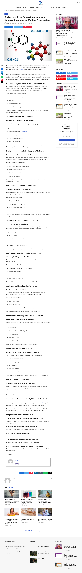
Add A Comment (28, 530)
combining (40, 402)
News (37, 7)
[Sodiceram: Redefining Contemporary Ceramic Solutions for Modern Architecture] (28, 45)
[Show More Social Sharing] (33, 27)
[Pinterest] (2, 80)
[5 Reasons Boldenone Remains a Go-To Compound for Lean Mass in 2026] (11, 494)
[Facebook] (2, 69)
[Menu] (3, 2)
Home (46, 7)
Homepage (18, 7)
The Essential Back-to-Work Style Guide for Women (44, 545)
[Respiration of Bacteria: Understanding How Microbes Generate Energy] (45, 494)
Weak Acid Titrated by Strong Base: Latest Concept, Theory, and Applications (27, 501)
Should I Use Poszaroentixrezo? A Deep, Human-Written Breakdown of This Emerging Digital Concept (11, 520)
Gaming (58, 7)
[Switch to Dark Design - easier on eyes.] (79, 2)
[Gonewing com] (41, 2)
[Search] (77, 2)
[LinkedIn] (2, 74)
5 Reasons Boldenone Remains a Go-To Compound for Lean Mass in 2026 (11, 501)
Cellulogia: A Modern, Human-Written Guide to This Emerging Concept (27, 519)
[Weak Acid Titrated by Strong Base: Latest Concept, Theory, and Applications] (28, 494)
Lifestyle (25, 7)
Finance (52, 7)
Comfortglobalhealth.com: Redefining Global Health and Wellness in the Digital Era (45, 519)
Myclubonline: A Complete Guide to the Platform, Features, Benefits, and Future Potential (70, 44)
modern (21, 69)
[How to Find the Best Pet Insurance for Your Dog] (33, 553)
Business (32, 7)
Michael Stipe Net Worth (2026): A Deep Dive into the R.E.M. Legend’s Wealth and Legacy (66, 32)
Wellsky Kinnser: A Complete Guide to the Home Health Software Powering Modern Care (70, 52)
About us (64, 7)
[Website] (18, 464)
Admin (9, 23)
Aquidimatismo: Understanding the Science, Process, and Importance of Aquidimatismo (70, 61)
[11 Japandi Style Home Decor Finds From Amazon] (33, 560)
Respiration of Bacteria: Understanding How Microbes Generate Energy (44, 501)
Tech (42, 7)
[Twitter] (2, 72)
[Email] (2, 82)
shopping (19, 238)
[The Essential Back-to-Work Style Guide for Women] (33, 546)
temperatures (24, 131)
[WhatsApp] (2, 77)
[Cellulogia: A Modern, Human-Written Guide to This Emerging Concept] (28, 512)
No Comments (24, 23)
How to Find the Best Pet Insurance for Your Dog (43, 552)
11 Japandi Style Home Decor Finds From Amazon (44, 559)
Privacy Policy (67, 144)
